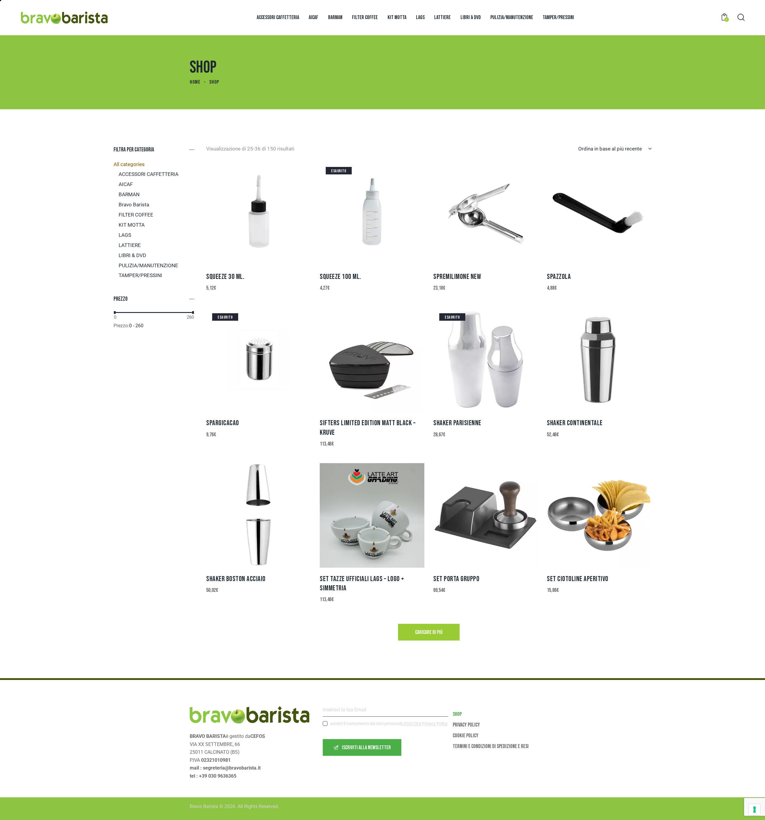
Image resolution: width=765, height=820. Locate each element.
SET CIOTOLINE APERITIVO (577, 579)
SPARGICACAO (222, 423)
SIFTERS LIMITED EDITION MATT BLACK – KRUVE (367, 428)
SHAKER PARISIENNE (457, 423)
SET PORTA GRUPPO (456, 579)
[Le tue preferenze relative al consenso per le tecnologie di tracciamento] (754, 809)
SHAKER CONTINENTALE (575, 423)
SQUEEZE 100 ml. (340, 276)
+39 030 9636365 (217, 776)
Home (195, 82)
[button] (242, 213)
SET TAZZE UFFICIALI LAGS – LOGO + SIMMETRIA (362, 583)
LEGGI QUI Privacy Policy (424, 723)
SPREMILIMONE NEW (457, 276)
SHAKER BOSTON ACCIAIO (236, 579)
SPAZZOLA (559, 276)
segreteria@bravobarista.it (232, 768)
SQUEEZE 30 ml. (225, 276)
